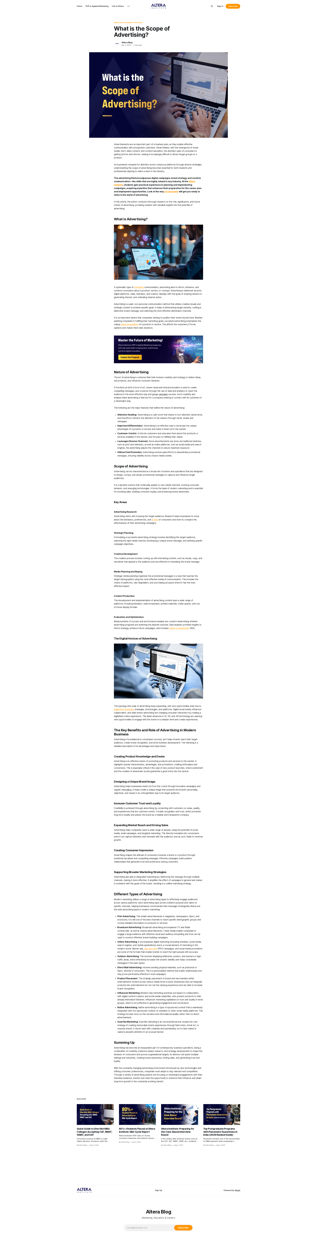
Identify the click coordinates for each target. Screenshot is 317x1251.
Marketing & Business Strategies (128, 23)
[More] (128, 6)
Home (79, 6)
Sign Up (158, 1190)
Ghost (237, 1190)
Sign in (220, 6)
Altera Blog (127, 42)
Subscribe (233, 6)
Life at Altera (118, 6)
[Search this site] (212, 6)
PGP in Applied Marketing (97, 6)
